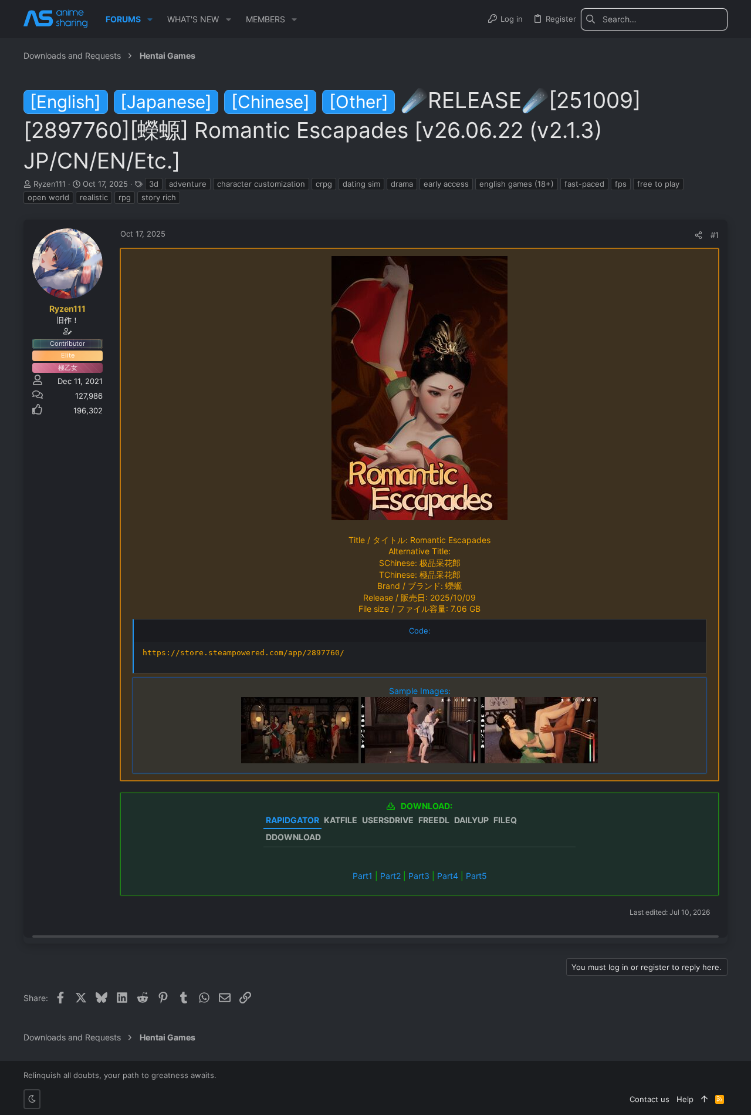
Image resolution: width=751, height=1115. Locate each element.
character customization (261, 183)
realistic (94, 197)
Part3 (418, 876)
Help (685, 1099)
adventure (188, 183)
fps (621, 183)
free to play (658, 183)
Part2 (390, 876)
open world (48, 197)
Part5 (476, 876)
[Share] (698, 235)
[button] (150, 19)
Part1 (363, 876)
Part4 (447, 876)
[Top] (704, 1099)
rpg (125, 197)
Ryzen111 (49, 183)
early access (446, 183)
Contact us (649, 1099)
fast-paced (584, 183)
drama (402, 183)
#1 (715, 235)
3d (153, 183)
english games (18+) (516, 183)
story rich (158, 197)
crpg (324, 183)
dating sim (361, 183)
